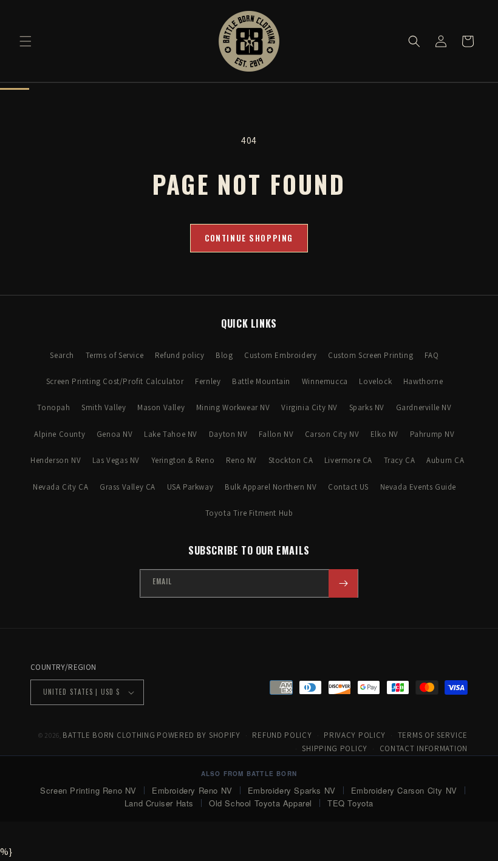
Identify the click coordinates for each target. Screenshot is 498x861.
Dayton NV (228, 434)
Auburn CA (445, 460)
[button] (25, 41)
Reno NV (241, 460)
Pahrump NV (432, 434)
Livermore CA (348, 460)
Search (62, 355)
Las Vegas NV (116, 460)
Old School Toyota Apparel (260, 803)
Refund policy (180, 355)
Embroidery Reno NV (192, 790)
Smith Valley (103, 407)
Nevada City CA (60, 487)
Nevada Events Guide (418, 487)
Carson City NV (332, 434)
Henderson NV (55, 460)
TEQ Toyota (350, 803)
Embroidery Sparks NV (292, 790)
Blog (224, 355)
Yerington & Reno (183, 460)
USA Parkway (190, 487)
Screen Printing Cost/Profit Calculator (115, 381)
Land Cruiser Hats (159, 803)
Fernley (207, 381)
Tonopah (53, 407)
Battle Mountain (261, 381)
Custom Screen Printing (370, 355)
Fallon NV (276, 434)
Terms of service (433, 735)
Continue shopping (249, 238)
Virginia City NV (309, 407)
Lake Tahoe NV (170, 434)
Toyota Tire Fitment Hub (249, 513)
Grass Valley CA (127, 487)
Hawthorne (423, 381)
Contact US (348, 487)
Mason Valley (161, 407)
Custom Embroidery (280, 355)
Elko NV (384, 434)
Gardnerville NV (424, 407)
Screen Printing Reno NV (88, 790)
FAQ (432, 355)
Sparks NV (366, 407)
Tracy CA (399, 460)
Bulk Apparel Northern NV (270, 487)
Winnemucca (325, 381)
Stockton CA (290, 460)
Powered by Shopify (198, 735)
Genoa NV (115, 434)
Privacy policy (355, 735)
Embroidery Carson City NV (404, 790)
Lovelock (375, 381)
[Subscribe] (343, 583)
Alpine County (59, 434)
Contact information (424, 748)
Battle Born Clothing (109, 735)
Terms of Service (115, 355)
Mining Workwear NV (233, 407)
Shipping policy (334, 748)
